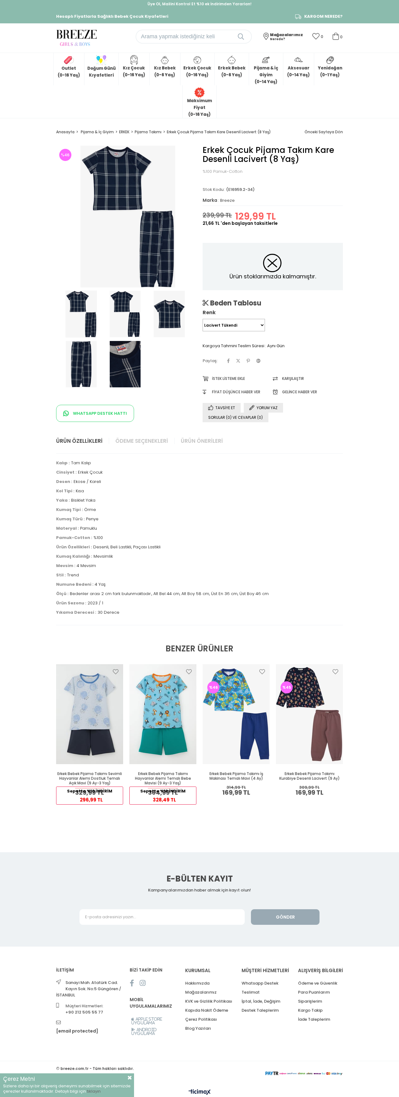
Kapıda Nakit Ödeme (206, 1010)
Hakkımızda (197, 983)
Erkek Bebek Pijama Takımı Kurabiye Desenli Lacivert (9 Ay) (309, 776)
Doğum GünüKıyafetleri (101, 71)
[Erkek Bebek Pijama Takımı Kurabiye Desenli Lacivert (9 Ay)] (309, 714)
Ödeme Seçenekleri (141, 441)
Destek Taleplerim (260, 1010)
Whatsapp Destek (260, 983)
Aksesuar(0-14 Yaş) (298, 71)
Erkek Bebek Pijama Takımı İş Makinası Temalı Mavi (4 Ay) (236, 776)
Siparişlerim (310, 1001)
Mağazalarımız (201, 992)
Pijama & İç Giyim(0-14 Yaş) (266, 75)
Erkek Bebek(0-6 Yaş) (232, 71)
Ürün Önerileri (202, 441)
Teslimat (251, 992)
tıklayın (94, 1091)
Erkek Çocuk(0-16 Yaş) (197, 71)
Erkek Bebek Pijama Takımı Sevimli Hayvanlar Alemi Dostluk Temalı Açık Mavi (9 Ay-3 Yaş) (89, 778)
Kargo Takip (310, 1010)
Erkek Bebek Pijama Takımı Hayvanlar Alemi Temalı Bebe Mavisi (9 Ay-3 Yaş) (163, 778)
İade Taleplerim (314, 1019)
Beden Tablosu (235, 303)
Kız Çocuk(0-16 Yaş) (134, 71)
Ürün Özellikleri (79, 441)
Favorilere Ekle (115, 671)
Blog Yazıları (198, 1028)
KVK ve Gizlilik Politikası (208, 1001)
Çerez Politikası (201, 1019)
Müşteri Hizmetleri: (84, 1009)
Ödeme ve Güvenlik (317, 983)
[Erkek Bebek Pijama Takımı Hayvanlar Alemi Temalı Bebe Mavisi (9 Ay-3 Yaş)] (162, 714)
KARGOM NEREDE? (323, 16)
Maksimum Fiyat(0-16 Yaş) (199, 107)
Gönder (285, 917)
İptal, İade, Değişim (261, 1001)
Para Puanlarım (314, 992)
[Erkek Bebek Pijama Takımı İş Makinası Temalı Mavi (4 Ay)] (236, 714)
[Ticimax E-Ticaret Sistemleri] (200, 1092)
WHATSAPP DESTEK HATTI (99, 413)
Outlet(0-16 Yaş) (69, 71)
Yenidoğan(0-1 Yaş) (330, 71)
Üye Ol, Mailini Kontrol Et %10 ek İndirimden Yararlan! (199, 4)
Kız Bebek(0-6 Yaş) (165, 71)
